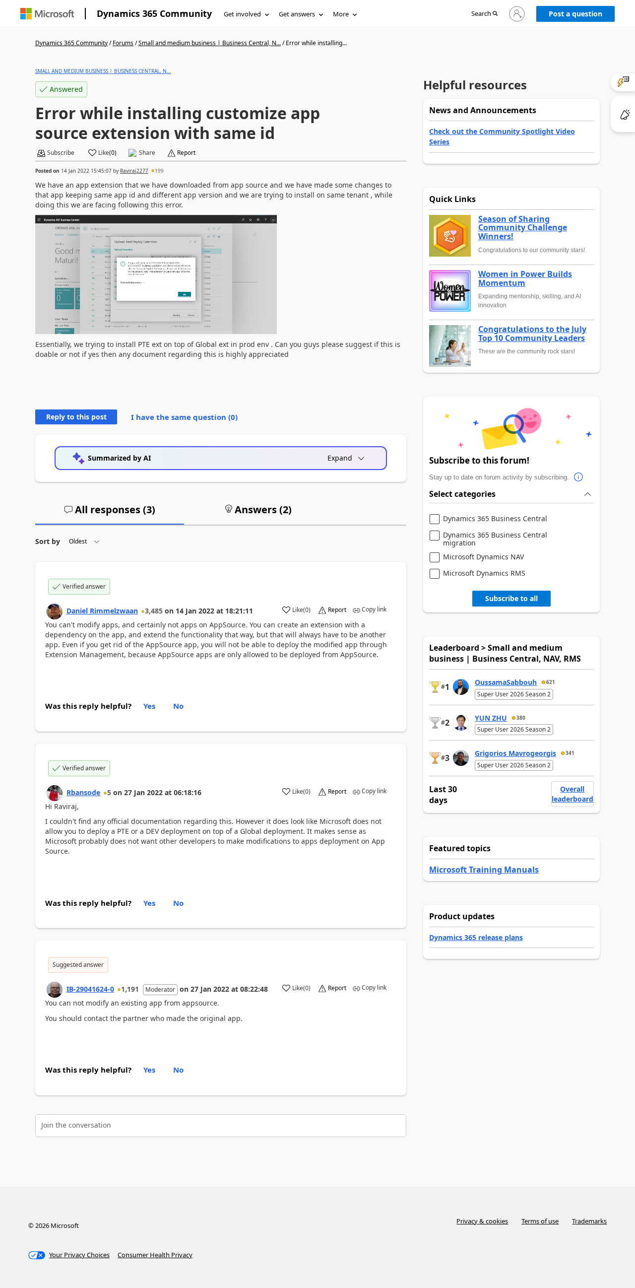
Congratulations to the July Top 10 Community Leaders (532, 333)
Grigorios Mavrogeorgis (515, 753)
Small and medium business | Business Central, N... (209, 43)
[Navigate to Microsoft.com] (47, 13)
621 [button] (550, 681)
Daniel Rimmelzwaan (102, 610)
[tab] (109, 514)
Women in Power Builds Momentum (525, 278)
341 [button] (570, 752)
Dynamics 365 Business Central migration (495, 538)
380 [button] (520, 717)
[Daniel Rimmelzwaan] (55, 611)
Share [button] (147, 153)
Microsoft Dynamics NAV (483, 557)
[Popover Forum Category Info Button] (579, 477)
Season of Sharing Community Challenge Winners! (522, 228)
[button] (484, 14)
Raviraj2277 (134, 170)
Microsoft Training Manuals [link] (484, 869)
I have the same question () (184, 417)
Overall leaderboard (572, 794)
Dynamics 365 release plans (476, 937)
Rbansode (83, 792)
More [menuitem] (341, 13)
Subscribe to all (511, 598)
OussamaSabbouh (506, 682)
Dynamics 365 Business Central (495, 519)
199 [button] (159, 170)
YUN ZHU (491, 718)
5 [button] (109, 792)
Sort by (47, 541)
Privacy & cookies (482, 1221)
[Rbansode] (55, 793)
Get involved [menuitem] (242, 13)
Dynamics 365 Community (154, 13)
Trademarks (589, 1221)
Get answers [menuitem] (297, 13)
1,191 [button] (130, 989)
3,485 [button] (154, 610)
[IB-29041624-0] (55, 990)
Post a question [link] (575, 13)
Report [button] (186, 153)
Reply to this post (76, 416)
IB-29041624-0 (90, 989)
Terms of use (540, 1221)
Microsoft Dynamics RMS (484, 573)
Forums (123, 43)
